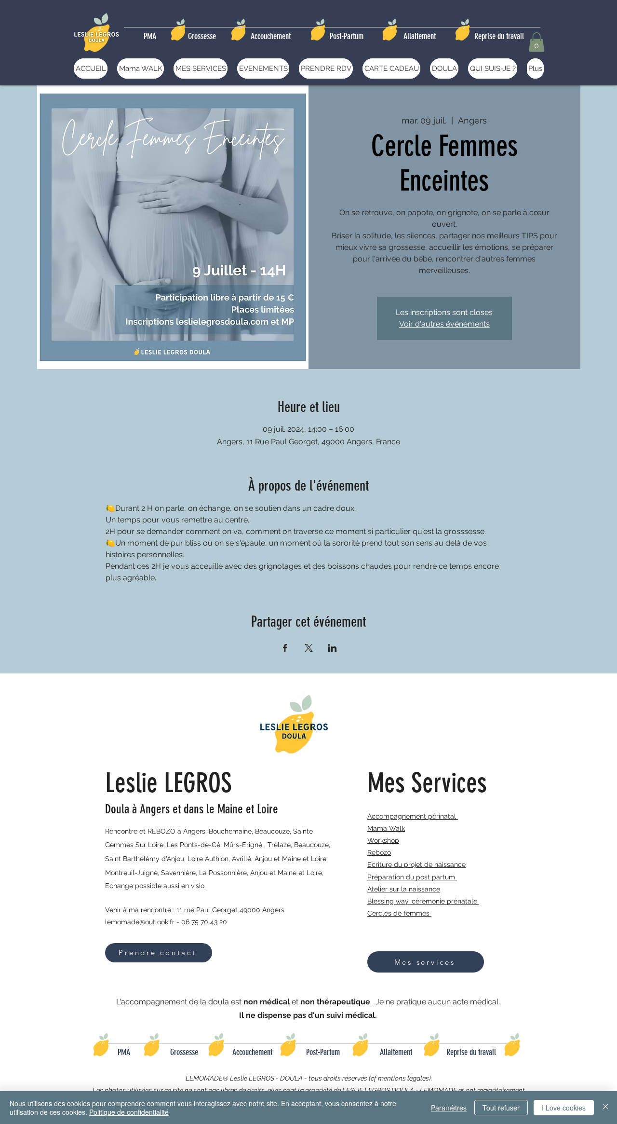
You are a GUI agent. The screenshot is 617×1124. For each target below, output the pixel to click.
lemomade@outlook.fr (139, 922)
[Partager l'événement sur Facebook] (285, 648)
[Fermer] (605, 1107)
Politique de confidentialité (129, 1112)
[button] (536, 42)
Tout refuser (501, 1107)
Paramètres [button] (449, 1107)
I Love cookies (564, 1107)
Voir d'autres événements (444, 324)
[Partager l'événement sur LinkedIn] (332, 648)
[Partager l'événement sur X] (308, 648)
